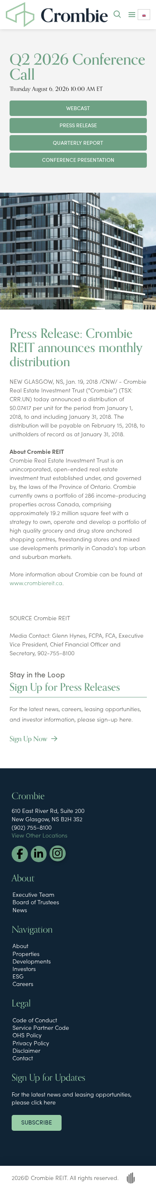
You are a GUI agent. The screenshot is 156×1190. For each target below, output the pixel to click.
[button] (117, 15)
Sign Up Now (29, 739)
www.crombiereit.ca (36, 583)
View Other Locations (39, 835)
